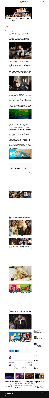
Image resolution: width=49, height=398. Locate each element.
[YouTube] (43, 1)
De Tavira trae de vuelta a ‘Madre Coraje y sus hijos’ (29, 382)
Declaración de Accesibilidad (29, 393)
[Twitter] (41, 1)
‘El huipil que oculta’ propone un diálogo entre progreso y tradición (9, 382)
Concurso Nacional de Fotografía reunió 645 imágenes (39, 332)
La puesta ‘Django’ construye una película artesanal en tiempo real (39, 382)
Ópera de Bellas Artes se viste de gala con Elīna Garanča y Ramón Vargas (19, 161)
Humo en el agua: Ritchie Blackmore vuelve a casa (18, 382)
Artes (37, 336)
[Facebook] (40, 1)
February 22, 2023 (23, 168)
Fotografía (38, 330)
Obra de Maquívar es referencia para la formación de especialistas (40, 345)
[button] (7, 4)
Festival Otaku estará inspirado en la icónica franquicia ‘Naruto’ (39, 338)
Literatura (13, 367)
